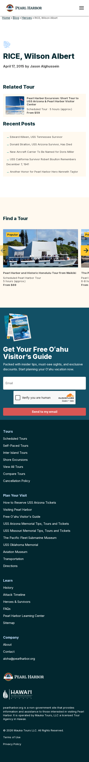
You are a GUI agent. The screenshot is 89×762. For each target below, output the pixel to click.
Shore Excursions (15, 460)
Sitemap (9, 623)
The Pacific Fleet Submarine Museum (30, 538)
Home (6, 17)
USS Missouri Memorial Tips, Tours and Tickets (36, 531)
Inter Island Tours (15, 453)
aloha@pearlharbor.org (19, 659)
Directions (10, 566)
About (7, 644)
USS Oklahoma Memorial (20, 545)
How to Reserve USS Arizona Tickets (29, 502)
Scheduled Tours (15, 439)
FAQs (7, 609)
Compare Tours (14, 474)
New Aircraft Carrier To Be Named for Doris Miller (42, 151)
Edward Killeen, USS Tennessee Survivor (36, 136)
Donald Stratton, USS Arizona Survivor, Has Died (41, 144)
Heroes (27, 17)
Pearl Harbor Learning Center (23, 616)
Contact (8, 652)
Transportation (13, 559)
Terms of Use (11, 737)
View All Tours (13, 467)
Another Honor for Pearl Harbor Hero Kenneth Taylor (44, 171)
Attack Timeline (14, 595)
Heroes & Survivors (16, 602)
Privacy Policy (12, 744)
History (8, 588)
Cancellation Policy (16, 481)
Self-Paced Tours (15, 446)
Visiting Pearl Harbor (17, 510)
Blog (16, 17)
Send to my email (44, 411)
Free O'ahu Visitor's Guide (21, 517)
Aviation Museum (15, 552)
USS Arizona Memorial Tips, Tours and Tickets (36, 524)
